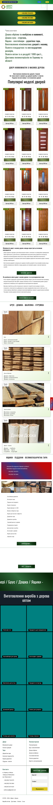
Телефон (34, 781)
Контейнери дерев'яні (12, 496)
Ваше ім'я (34, 775)
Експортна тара (11, 499)
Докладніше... (26, 543)
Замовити (10, 119)
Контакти (6, 769)
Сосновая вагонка (34, 755)
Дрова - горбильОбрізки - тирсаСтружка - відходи (10, 449)
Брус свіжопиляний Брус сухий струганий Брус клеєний (11, 341)
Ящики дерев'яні (7, 758)
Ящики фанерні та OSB (12, 508)
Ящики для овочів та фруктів (14, 513)
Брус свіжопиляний (34, 747)
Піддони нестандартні (12, 502)
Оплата (19, 801)
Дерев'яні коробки (12, 519)
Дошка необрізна (33, 753)
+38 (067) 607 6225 (27, 22)
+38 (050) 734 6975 (27, 13)
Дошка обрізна (33, 750)
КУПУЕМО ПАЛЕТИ (51, 404)
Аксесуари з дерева (12, 530)
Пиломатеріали (34, 742)
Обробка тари (10, 536)
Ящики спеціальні (11, 505)
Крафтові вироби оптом (9, 2)
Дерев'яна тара (11, 516)
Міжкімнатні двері (7, 745)
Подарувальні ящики (12, 525)
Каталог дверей (26, 273)
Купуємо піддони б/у (8, 756)
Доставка (13, 801)
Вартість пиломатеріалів (35, 761)
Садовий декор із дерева (13, 522)
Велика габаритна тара (13, 510)
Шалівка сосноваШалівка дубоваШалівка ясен (10, 413)
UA (39, 2)
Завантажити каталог (26, 298)
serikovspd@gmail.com (10, 790)
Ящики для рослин (11, 533)
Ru (47, 2)
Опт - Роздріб (26, 566)
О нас (23, 801)
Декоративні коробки (12, 528)
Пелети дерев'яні (33, 758)
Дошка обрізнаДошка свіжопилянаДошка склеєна (11, 377)
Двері (4, 742)
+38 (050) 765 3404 (27, 18)
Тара (4, 750)
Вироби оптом (6, 801)
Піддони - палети (7, 761)
